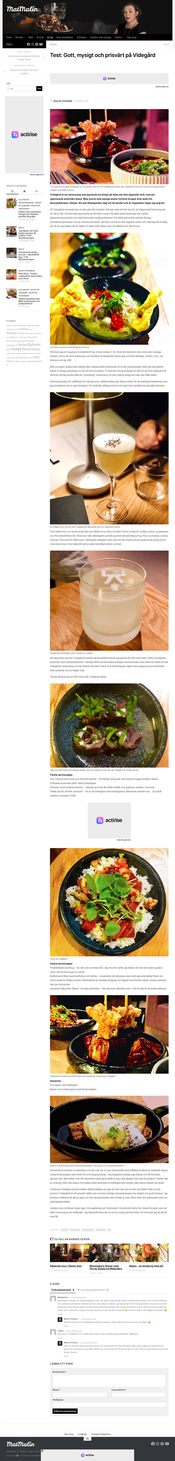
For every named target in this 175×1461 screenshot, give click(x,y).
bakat (29, 325)
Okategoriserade (26, 203)
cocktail (14, 329)
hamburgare (22, 337)
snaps (8, 358)
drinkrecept (24, 333)
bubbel (37, 325)
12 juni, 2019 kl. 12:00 (74, 1331)
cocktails (23, 329)
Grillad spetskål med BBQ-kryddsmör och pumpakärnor (29, 301)
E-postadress (119, 1389)
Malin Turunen (63, 100)
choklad (9, 329)
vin (40, 361)
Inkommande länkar (94, 1289)
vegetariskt (32, 361)
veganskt (23, 361)
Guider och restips (100, 37)
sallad (18, 353)
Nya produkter (64, 37)
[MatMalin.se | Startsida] (22, 8)
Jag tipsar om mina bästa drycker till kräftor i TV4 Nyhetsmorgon (28, 234)
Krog (50, 37)
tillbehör (10, 361)
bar (33, 325)
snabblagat (24, 353)
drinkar (11, 333)
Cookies (82, 1434)
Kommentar (59, 1371)
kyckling (22, 341)
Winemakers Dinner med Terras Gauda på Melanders (105, 1267)
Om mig (131, 37)
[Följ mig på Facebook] (28, 44)
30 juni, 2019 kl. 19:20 (89, 1342)
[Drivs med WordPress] (17, 1456)
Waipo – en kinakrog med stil (146, 1265)
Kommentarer (64, 1289)
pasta (8, 350)
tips (17, 361)
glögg (11, 337)
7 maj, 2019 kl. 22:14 (88, 1319)
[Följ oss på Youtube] (40, 44)
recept (16, 348)
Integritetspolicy (101, 1434)
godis (16, 337)
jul (37, 337)
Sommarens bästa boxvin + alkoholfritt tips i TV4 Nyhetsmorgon (28, 256)
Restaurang (75, 1230)
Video (118, 37)
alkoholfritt (11, 325)
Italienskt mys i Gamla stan (66, 1265)
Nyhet (22, 345)
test (109, 1230)
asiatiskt (64, 1230)
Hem (9, 37)
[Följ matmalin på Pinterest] (36, 44)
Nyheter (34, 344)
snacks (38, 353)
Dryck (40, 37)
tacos (30, 357)
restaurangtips (88, 1230)
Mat (31, 37)
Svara (60, 1314)
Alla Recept (23, 200)
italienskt (31, 337)
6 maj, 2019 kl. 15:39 (78, 1297)
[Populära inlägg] (24, 191)
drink (31, 329)
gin (7, 337)
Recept (19, 37)
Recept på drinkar (26, 271)
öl (7, 365)
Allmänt (81, 37)
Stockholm (100, 1230)
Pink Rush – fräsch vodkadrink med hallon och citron (30, 276)
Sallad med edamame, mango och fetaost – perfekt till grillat (30, 214)
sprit (13, 357)
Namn (56, 1389)
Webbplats (58, 1399)
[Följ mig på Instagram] (32, 44)
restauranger (11, 353)
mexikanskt (12, 345)
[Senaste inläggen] (12, 191)
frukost (38, 333)
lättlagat (30, 341)
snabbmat (32, 353)
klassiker (9, 341)
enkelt (32, 333)
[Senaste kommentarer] (36, 191)
